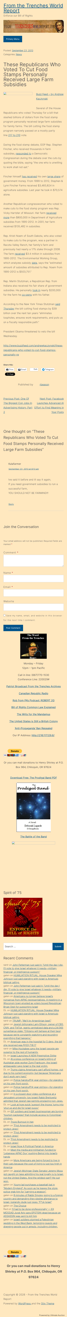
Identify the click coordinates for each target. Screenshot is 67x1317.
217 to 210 (14, 135)
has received (29, 176)
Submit (58, 946)
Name (7, 572)
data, (35, 262)
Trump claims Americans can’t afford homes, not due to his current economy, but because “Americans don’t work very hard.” (33, 1073)
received (20, 253)
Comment (11, 552)
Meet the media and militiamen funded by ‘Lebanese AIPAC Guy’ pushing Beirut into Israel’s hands (30, 1153)
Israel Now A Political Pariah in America (32, 1146)
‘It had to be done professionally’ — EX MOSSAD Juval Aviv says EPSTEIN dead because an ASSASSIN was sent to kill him (32, 1213)
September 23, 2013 (22, 50)
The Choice (20, 1205)
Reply (11, 504)
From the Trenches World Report (33, 8)
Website (8, 601)
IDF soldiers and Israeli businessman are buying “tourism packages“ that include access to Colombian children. (33, 1115)
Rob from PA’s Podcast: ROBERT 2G (34, 700)
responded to (23, 153)
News (19, 54)
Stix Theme (47, 1303)
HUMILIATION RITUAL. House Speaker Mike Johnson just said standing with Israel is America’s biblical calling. (32, 979)
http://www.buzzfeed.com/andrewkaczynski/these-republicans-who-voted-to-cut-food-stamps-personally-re (33, 350)
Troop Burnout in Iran (22, 1121)
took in (36, 290)
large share (53, 176)
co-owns (27, 294)
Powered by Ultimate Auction (52, 1315)
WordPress (24, 1303)
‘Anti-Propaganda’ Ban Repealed (33, 728)
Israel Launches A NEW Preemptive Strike (33, 1055)
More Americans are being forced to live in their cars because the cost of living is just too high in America (32, 1164)
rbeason (44, 384)
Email (7, 586)
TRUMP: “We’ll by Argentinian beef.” (31, 1020)
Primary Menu (12, 39)
